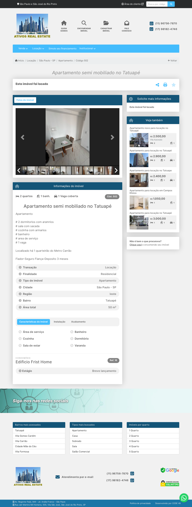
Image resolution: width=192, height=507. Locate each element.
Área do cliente (132, 4)
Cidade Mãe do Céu (25, 446)
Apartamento (65, 60)
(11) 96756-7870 (166, 23)
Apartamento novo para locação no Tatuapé (149, 129)
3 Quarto (134, 441)
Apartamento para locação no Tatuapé (151, 150)
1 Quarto (134, 430)
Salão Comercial (81, 451)
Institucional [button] (86, 48)
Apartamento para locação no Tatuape (151, 170)
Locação (31, 60)
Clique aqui (136, 244)
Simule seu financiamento (62, 48)
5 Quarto (134, 451)
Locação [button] (37, 48)
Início (21, 60)
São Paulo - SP (47, 60)
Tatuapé (19, 430)
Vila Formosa (22, 451)
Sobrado (76, 441)
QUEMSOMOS (64, 29)
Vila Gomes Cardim (25, 435)
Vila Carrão (21, 441)
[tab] (25, 100)
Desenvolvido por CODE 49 (168, 503)
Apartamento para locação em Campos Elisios (151, 191)
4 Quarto (134, 446)
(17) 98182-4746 (166, 29)
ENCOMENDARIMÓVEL (84, 29)
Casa (75, 435)
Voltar (173, 60)
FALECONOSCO (127, 29)
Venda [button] (21, 48)
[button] (171, 4)
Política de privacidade (140, 503)
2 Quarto (134, 435)
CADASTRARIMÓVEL (106, 29)
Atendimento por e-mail (77, 477)
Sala (74, 446)
